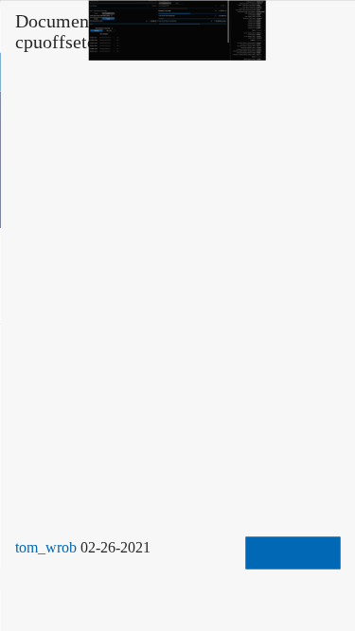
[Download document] (292, 552)
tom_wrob (50, 546)
